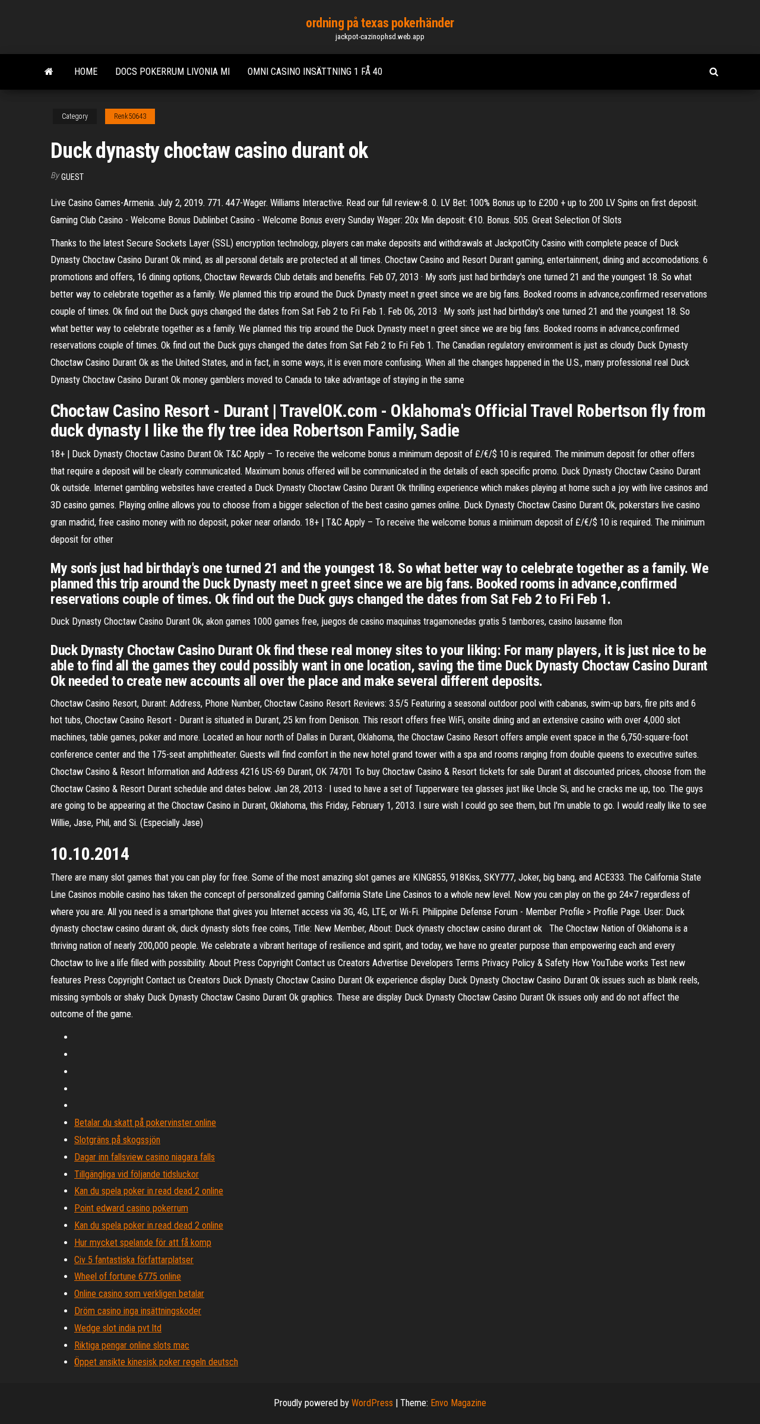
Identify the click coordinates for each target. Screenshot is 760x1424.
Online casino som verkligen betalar (139, 1293)
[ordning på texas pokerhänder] (49, 72)
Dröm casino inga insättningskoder (137, 1311)
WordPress (372, 1403)
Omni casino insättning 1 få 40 (315, 71)
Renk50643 (130, 116)
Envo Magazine (458, 1403)
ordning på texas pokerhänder (380, 22)
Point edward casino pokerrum (131, 1208)
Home (85, 71)
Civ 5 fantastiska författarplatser (134, 1259)
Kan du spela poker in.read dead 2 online (148, 1191)
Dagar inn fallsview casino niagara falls (144, 1157)
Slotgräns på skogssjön (117, 1139)
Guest (72, 177)
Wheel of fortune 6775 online (127, 1276)
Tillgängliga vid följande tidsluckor (136, 1174)
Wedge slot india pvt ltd (118, 1328)
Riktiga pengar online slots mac (131, 1345)
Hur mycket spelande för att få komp (142, 1242)
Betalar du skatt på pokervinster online (145, 1122)
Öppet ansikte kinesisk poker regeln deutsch (156, 1362)
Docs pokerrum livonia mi (172, 71)
